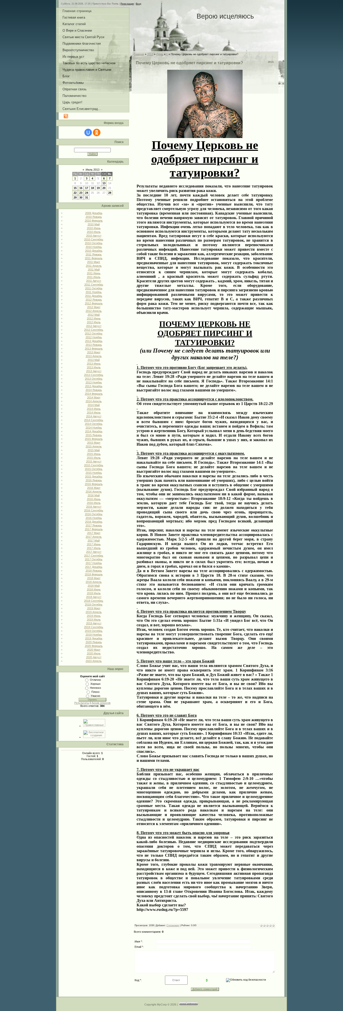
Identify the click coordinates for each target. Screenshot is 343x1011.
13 (103, 183)
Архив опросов (100, 702)
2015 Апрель (94, 446)
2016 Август (93, 506)
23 (80, 192)
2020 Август (93, 657)
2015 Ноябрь (94, 472)
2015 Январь (94, 435)
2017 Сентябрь (93, 555)
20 (103, 187)
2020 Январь (94, 642)
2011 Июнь (93, 273)
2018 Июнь (94, 589)
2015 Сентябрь (93, 465)
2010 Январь (94, 216)
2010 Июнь (94, 228)
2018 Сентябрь (93, 600)
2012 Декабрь (93, 341)
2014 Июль (94, 412)
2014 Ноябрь (94, 427)
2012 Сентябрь (93, 329)
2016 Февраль (94, 484)
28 (109, 192)
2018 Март (93, 578)
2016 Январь (94, 480)
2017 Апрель (94, 536)
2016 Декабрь (93, 521)
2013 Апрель (94, 356)
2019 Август (93, 623)
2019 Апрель (94, 612)
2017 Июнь (94, 544)
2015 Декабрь (93, 476)
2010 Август (93, 235)
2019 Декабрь (93, 638)
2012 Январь (94, 299)
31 (86, 197)
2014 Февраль (94, 393)
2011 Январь (94, 254)
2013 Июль (94, 367)
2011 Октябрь (93, 288)
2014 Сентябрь (93, 420)
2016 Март (93, 487)
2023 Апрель (94, 660)
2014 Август (93, 416)
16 (80, 187)
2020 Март (93, 649)
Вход (138, 4)
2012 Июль (94, 322)
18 (92, 187)
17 (86, 187)
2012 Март (93, 307)
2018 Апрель (94, 581)
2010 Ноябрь (94, 246)
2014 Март (93, 397)
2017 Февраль (94, 529)
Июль (159, 54)
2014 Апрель (94, 401)
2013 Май (94, 359)
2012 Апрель (94, 310)
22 (75, 192)
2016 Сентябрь (93, 510)
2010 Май (94, 224)
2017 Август (93, 551)
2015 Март (93, 442)
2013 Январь (94, 344)
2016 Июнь (94, 499)
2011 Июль (93, 277)
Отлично (95, 679)
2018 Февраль (94, 574)
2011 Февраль (93, 258)
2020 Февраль (94, 645)
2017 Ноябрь (94, 563)
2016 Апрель (94, 491)
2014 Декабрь (93, 431)
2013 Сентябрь (93, 374)
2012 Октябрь (93, 333)
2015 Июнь (94, 453)
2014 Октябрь (93, 423)
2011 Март (93, 261)
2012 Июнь (94, 318)
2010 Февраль (94, 220)
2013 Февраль (94, 348)
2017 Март (93, 532)
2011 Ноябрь (94, 292)
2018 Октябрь (93, 604)
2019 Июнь (94, 615)
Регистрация (127, 4)
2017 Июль (94, 548)
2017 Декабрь (93, 566)
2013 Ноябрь (94, 382)
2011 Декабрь (93, 295)
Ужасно (95, 695)
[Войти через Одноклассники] (96, 132)
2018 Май (94, 585)
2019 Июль (94, 619)
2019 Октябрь (93, 630)
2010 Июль (94, 231)
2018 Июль (94, 593)
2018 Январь (94, 570)
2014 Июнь (94, 408)
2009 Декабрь (93, 213)
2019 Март (93, 608)
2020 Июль (94, 653)
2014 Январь (94, 389)
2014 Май (94, 405)
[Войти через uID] (88, 132)
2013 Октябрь (93, 378)
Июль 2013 (92, 169)
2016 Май (94, 495)
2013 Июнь (94, 363)
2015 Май (94, 450)
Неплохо (95, 687)
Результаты (81, 702)
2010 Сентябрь (93, 239)
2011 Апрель (94, 265)
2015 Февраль (94, 438)
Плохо (95, 691)
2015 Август (93, 461)
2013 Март (93, 352)
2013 (150, 54)
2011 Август (93, 280)
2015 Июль (94, 457)
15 (75, 187)
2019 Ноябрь (94, 634)
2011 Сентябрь (93, 284)
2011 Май (94, 269)
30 (80, 197)
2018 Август (93, 596)
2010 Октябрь (93, 243)
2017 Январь (94, 525)
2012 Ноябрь (94, 337)
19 (98, 187)
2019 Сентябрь (93, 627)
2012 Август (93, 325)
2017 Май (94, 540)
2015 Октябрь (93, 468)
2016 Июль (94, 502)
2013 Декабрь (93, 386)
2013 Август (93, 371)
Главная (139, 54)
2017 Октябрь (93, 559)
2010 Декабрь (93, 250)
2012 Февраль (94, 303)
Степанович (172, 925)
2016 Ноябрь (94, 517)
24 (86, 192)
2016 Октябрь (93, 514)
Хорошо (95, 683)
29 (75, 197)
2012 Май (94, 314)
